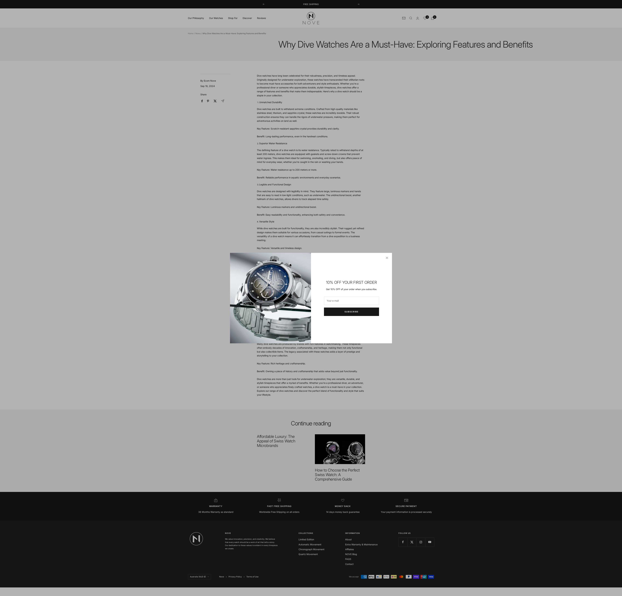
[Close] (387, 258)
